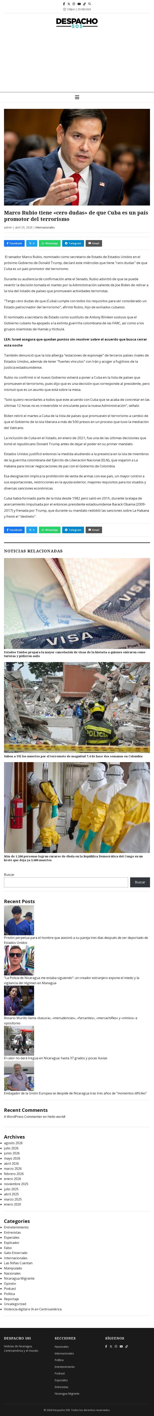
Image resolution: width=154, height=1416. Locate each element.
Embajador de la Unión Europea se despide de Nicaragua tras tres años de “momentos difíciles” (75, 1093)
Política (9, 1294)
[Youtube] (79, 4)
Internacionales (45, 227)
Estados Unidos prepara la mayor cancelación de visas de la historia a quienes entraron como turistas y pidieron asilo (74, 654)
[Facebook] (64, 4)
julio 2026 (11, 1148)
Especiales (11, 1237)
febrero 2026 (14, 1174)
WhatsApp (51, 243)
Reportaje (11, 1299)
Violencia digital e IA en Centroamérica (33, 1309)
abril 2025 (11, 1194)
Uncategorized (15, 1304)
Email (95, 243)
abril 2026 (11, 1163)
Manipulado (13, 1268)
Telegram (75, 243)
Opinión (10, 1283)
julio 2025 (11, 1189)
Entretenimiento (16, 1227)
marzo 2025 (13, 1199)
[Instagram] (74, 4)
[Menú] (77, 97)
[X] (68, 4)
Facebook (16, 243)
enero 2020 (12, 1204)
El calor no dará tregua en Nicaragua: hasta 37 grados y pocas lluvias (55, 1058)
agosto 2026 (13, 1143)
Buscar (9, 874)
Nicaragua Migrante (19, 1278)
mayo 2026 (12, 1158)
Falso (8, 1248)
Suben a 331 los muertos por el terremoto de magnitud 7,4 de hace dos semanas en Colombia (73, 756)
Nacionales (12, 1273)
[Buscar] (89, 4)
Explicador (11, 1242)
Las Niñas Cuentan (18, 1263)
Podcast (10, 1288)
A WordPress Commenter (23, 1116)
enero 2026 (12, 1179)
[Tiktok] (84, 4)
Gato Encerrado (15, 1253)
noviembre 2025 (16, 1184)
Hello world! (56, 1116)
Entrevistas (12, 1232)
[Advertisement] (77, 62)
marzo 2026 (13, 1168)
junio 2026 (12, 1153)
